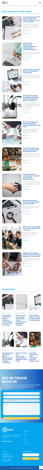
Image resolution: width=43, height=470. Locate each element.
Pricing (25, 441)
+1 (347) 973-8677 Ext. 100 (7, 457)
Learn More (26, 33)
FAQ (25, 436)
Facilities (25, 439)
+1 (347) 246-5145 (5, 461)
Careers (25, 434)
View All (39, 289)
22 (22, 281)
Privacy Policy (26, 443)
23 (25, 281)
